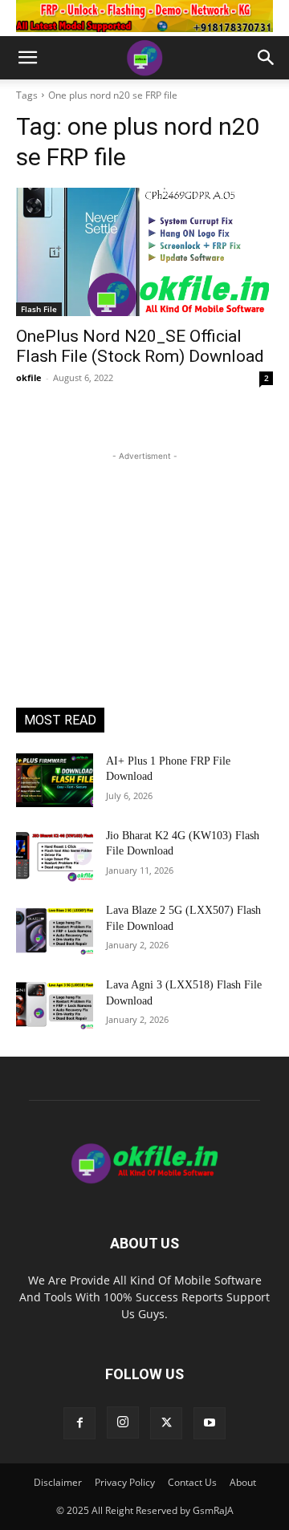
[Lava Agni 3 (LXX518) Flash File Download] (54, 1004)
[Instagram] (123, 1422)
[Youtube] (209, 1423)
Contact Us (192, 1482)
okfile (29, 377)
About (243, 1482)
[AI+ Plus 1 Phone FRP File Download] (54, 780)
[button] (27, 57)
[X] (166, 1423)
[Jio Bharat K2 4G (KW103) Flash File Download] (54, 855)
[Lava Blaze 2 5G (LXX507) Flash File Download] (54, 929)
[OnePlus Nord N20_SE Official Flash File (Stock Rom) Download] (144, 252)
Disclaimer (58, 1482)
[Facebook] (79, 1423)
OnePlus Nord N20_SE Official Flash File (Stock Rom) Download (140, 346)
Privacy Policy (125, 1482)
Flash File (39, 309)
